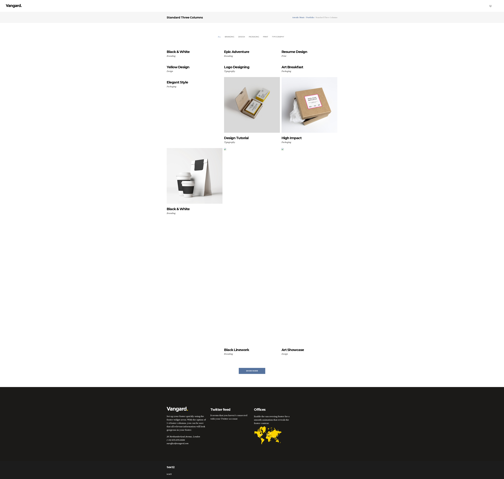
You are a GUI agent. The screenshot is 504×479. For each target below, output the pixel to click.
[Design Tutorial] (252, 105)
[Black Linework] (252, 246)
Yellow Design (178, 67)
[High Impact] (309, 105)
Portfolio (310, 17)
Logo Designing (236, 67)
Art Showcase (293, 350)
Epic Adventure (236, 52)
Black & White (178, 52)
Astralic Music (298, 17)
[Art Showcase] (309, 246)
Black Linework (236, 350)
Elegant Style (177, 82)
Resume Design (294, 52)
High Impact (292, 138)
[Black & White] (194, 176)
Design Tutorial (236, 138)
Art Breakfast (292, 67)
